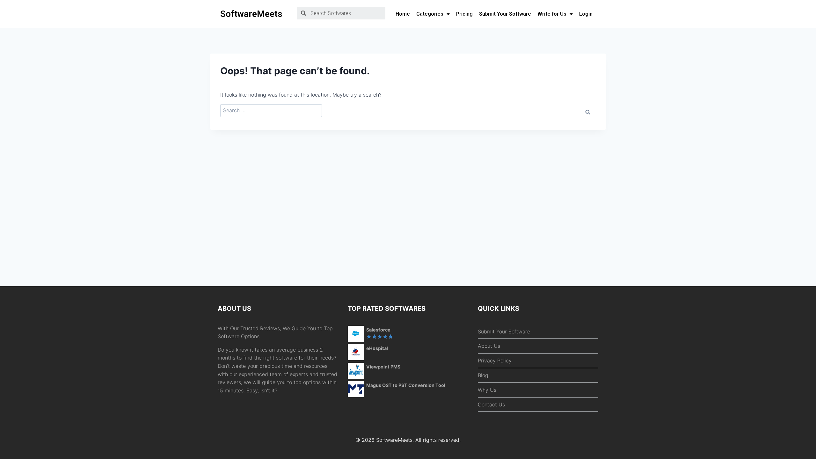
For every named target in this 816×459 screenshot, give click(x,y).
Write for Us (551, 14)
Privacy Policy (495, 360)
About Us (489, 346)
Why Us (487, 390)
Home (403, 14)
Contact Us (491, 404)
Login (586, 14)
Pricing (464, 14)
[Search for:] (271, 110)
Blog (483, 375)
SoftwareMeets (251, 14)
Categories (429, 14)
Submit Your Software (505, 14)
